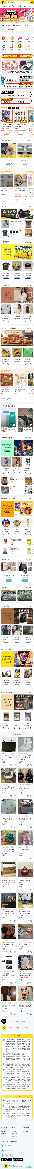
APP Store (6, 1159)
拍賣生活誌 (27, 6)
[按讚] (14, 424)
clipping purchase (25, 199)
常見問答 (14, 1131)
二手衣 (10, 1028)
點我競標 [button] (6, 277)
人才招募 (25, 1131)
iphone (10, 1021)
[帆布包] (9, 100)
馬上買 (29, 328)
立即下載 (29, 1166)
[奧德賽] (25, 100)
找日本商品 (28, 437)
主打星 (19, 6)
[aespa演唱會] (9, 93)
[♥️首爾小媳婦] (25, 571)
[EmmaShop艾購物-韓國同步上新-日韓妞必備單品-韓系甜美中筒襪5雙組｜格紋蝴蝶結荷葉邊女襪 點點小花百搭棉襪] (13, 564)
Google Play (18, 1159)
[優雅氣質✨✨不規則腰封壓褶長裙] (22, 566)
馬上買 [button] (6, 363)
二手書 (17, 1028)
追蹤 (9, 580)
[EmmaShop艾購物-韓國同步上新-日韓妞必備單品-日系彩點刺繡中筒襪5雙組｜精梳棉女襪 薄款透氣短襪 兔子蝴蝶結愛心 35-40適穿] (13, 569)
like (11, 199)
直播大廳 (28, 587)
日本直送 (12, 6)
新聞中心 (3, 1131)
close (2, 1166)
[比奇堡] (25, 78)
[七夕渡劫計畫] (17, 15)
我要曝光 (30, 107)
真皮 (17, 1021)
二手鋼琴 (25, 1028)
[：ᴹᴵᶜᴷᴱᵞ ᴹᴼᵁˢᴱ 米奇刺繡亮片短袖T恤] (30, 564)
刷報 (3, 1021)
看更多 (29, 140)
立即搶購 (6, 133)
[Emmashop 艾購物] (9, 571)
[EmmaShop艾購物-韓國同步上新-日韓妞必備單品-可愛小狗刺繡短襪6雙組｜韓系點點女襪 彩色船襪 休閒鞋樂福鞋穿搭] (6, 566)
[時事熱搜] (9, 63)
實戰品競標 (28, 242)
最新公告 (14, 1136)
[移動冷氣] (9, 78)
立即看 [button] (7, 254)
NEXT (33, 154)
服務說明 (3, 1134)
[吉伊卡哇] (25, 85)
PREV (1, 154)
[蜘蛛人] (9, 85)
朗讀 (31, 10)
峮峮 (23, 1021)
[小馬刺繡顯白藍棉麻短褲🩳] (30, 569)
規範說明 (19, 1067)
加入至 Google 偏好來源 (31, 14)
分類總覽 (4, 6)
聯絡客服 (14, 1134)
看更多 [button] (7, 298)
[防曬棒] (25, 93)
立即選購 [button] (6, 684)
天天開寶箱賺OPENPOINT (14, 29)
